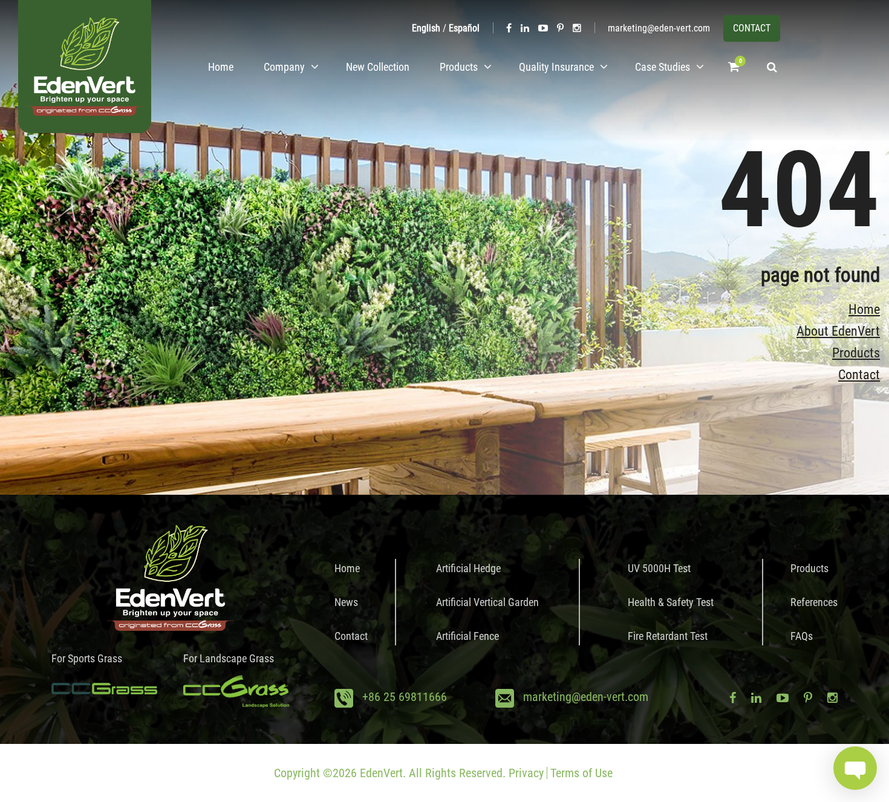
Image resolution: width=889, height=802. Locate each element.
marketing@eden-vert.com (659, 28)
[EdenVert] (84, 66)
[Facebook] (509, 28)
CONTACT (751, 28)
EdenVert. (383, 773)
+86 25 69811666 (404, 697)
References (814, 602)
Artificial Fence (467, 636)
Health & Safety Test (671, 602)
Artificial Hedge (468, 568)
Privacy (526, 773)
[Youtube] (543, 28)
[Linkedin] (525, 28)
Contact (859, 374)
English (426, 28)
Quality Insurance (556, 66)
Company (284, 66)
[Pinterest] (560, 28)
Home (220, 66)
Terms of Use (581, 773)
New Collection (377, 66)
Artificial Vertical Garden (487, 602)
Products (459, 66)
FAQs (801, 636)
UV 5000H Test (659, 568)
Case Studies (662, 66)
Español (464, 28)
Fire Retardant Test (668, 636)
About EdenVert (838, 331)
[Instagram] (577, 28)
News (346, 602)
